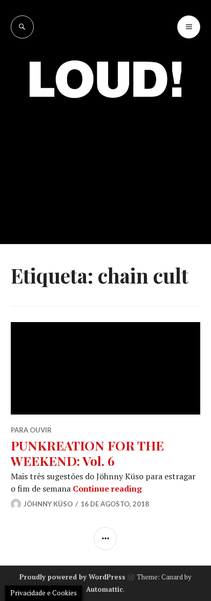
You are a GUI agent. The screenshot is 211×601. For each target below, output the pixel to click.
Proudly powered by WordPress (72, 576)
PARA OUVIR (31, 430)
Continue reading (107, 488)
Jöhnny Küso (48, 504)
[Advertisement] (105, 163)
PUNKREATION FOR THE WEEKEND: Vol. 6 (87, 453)
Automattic (104, 589)
